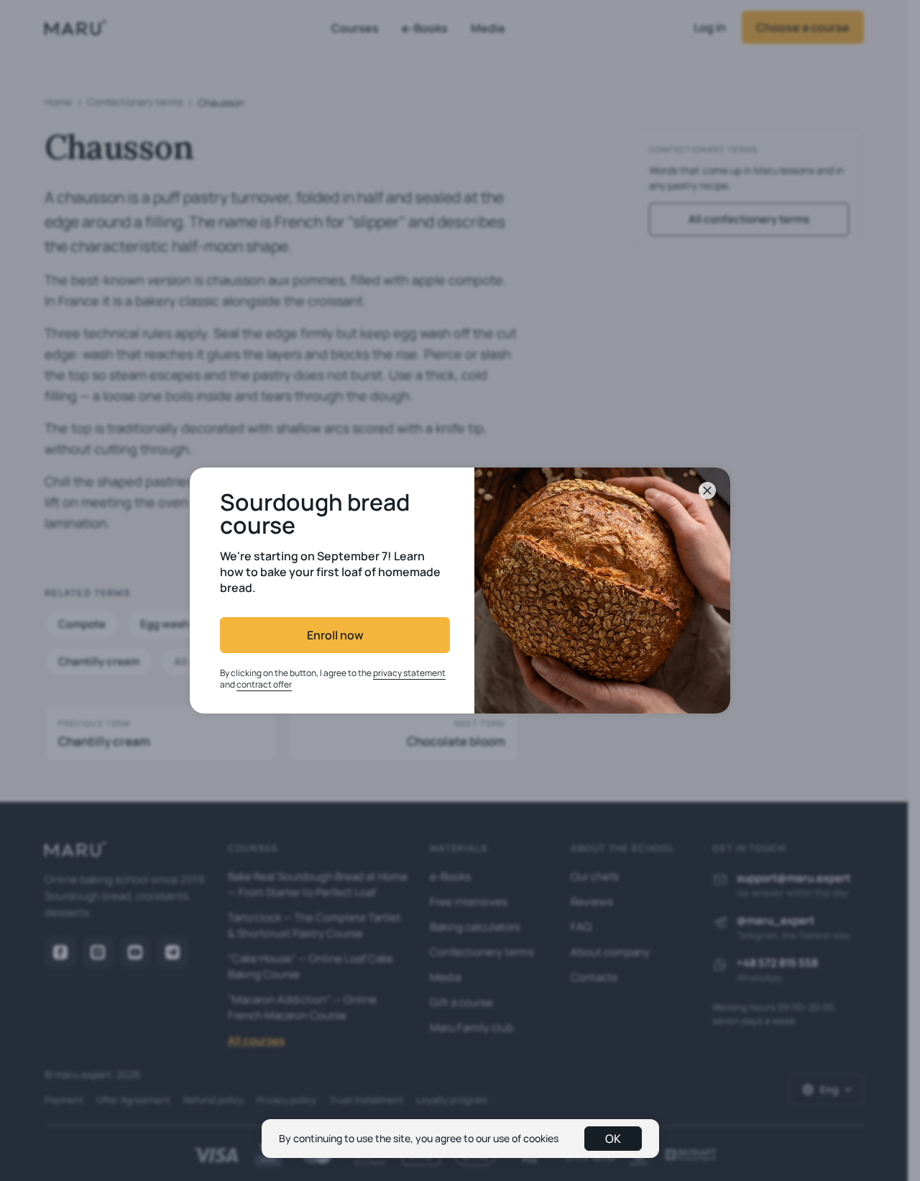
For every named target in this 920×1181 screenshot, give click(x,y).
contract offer (264, 684)
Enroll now (335, 635)
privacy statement (409, 673)
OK (613, 1138)
